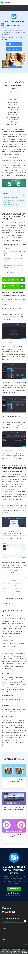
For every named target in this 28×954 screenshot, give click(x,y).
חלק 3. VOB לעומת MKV (10, 204)
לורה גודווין (6, 92)
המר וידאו (10, 6)
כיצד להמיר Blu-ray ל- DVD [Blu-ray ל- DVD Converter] (14, 836)
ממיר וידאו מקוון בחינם (8, 489)
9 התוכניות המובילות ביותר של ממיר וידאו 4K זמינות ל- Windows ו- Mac (14, 808)
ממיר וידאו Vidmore (14, 21)
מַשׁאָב (16, 6)
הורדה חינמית (15, 44)
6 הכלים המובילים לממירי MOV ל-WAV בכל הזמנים (14, 780)
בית (20, 6)
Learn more (17, 952)
